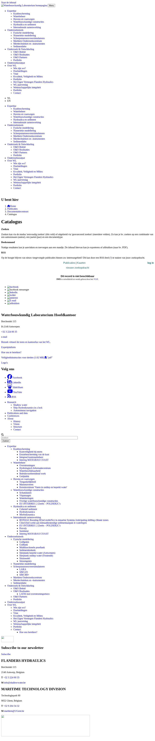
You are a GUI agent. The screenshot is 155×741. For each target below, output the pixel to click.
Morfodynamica (27, 514)
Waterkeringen (26, 498)
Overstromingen (27, 465)
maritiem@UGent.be (14, 711)
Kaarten (81, 263)
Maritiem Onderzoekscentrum (27, 41)
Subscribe (6, 654)
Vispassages (25, 495)
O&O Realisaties (21, 54)
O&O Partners (20, 57)
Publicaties (12, 209)
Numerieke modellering (24, 35)
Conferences (13, 416)
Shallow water (20, 405)
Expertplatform (8, 347)
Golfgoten (24, 542)
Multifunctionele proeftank (32, 547)
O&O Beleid (19, 52)
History (16, 421)
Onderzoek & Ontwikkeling (20, 585)
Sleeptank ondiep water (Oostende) (36, 555)
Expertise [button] (11, 11)
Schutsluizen (25, 492)
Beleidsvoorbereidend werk (32, 473)
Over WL (11, 605)
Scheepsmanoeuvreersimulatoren (29, 38)
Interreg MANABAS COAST (34, 460)
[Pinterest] (12, 298)
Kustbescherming (21, 13)
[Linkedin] (12, 292)
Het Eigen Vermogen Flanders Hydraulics (33, 82)
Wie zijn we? (19, 68)
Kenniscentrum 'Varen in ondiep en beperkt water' (43, 487)
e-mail (4, 337)
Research (11, 402)
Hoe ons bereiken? (28, 632)
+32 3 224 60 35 (9, 331)
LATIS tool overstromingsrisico (34, 594)
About (10, 418)
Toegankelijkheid (27, 481)
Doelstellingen (20, 71)
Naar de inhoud (8, 2)
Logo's (4, 362)
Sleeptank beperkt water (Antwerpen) (37, 553)
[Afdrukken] (13, 303)
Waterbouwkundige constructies (28, 22)
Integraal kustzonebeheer (31, 457)
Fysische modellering (23, 32)
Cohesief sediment (28, 509)
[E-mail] (11, 300)
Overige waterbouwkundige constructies (38, 501)
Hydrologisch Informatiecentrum (35, 468)
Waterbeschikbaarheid (29, 471)
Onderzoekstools (15, 536)
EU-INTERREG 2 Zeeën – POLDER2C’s (40, 503)
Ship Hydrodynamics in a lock (27, 407)
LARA (22, 569)
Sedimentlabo (19, 46)
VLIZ (96, 279)
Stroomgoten (25, 561)
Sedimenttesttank (27, 550)
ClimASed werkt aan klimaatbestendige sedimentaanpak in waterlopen (53, 522)
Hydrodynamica (27, 512)
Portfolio (17, 60)
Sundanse (24, 531)
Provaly (23, 528)
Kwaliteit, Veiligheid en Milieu (28, 76)
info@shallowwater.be (15, 682)
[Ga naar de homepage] (24, 5)
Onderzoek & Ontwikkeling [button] (20, 49)
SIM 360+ (24, 574)
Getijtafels (24, 476)
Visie (15, 73)
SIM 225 (23, 572)
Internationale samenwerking (27, 27)
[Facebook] (12, 287)
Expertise (11, 446)
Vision (16, 424)
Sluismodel (24, 558)
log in (150, 263)
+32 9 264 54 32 (11, 706)
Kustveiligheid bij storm (30, 451)
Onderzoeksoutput (16, 63)
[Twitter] (11, 295)
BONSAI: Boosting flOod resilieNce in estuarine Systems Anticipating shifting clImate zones (63, 520)
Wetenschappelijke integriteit (27, 87)
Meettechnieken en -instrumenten (29, 43)
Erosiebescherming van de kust (34, 454)
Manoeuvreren (26, 484)
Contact (17, 93)
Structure (17, 426)
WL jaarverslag (20, 84)
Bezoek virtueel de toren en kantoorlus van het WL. (26, 342)
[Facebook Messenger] (18, 289)
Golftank (23, 544)
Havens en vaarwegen (24, 19)
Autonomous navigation (24, 410)
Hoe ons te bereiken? (11, 352)
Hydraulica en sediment (24, 24)
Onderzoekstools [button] (15, 30)
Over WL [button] (11, 65)
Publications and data (17, 413)
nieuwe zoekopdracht (77, 267)
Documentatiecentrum (17, 211)
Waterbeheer (19, 16)
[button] (2, 434)
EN (9, 100)
